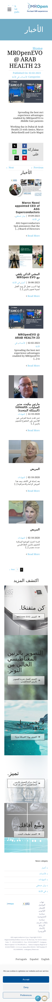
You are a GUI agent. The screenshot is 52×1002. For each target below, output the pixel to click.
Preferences (26, 995)
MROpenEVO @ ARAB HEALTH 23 (31, 317)
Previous (38, 168)
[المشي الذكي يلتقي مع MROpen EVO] (26, 256)
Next (11, 168)
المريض (31, 451)
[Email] (17, 158)
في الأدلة (15, 77)
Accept (26, 979)
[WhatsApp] (14, 152)
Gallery (21, 187)
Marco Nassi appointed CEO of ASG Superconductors (31, 187)
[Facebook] (25, 146)
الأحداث (24, 77)
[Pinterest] (25, 158)
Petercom (35, 949)
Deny (26, 987)
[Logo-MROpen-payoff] (37, 4)
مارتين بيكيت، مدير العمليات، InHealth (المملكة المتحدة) (31, 387)
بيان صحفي (20, 216)
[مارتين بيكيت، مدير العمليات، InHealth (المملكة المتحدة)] (26, 386)
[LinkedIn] (25, 152)
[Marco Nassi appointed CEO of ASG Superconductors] (26, 187)
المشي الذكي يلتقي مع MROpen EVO (31, 257)
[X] (15, 146)
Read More (34, 236)
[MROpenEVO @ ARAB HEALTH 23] (26, 317)
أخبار (23, 283)
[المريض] (26, 451)
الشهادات (21, 414)
